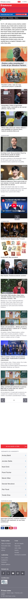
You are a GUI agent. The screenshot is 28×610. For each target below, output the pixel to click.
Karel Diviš (5, 467)
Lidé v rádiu (18, 548)
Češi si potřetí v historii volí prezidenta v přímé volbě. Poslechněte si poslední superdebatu (13, 358)
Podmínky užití (18, 593)
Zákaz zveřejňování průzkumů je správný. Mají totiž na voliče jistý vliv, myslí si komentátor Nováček (13, 388)
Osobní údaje (10, 593)
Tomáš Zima (6, 495)
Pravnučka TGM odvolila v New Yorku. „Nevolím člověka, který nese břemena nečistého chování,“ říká (13, 296)
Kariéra (17, 550)
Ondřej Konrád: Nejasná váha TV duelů (13, 239)
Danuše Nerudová (8, 484)
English (3, 594)
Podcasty (4, 562)
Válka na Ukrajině (6, 543)
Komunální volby (6, 546)
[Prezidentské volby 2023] (14, 20)
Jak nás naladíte (19, 543)
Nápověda (17, 546)
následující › (25, 400)
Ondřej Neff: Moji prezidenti (9, 257)
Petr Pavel (5, 489)
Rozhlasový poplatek (20, 554)
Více (17, 18)
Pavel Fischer (6, 472)
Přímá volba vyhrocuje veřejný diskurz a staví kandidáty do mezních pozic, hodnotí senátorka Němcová (13, 129)
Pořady (10, 18)
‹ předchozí (3, 400)
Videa (3, 195)
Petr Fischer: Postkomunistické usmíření (13, 275)
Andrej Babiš (6, 455)
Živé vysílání (4, 557)
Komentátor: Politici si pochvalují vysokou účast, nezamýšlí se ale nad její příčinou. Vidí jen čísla (14, 107)
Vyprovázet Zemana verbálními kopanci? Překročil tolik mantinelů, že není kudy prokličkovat (13, 520)
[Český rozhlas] (5, 2)
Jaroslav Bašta (7, 461)
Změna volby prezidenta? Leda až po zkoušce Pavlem (14, 64)
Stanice (3, 548)
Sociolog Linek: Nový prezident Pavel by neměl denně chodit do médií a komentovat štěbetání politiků (13, 154)
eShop (3, 550)
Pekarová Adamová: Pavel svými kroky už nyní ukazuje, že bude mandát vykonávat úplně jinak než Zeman (14, 183)
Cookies (3, 593)
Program (4, 18)
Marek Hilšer (6, 478)
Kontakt (17, 552)
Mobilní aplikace (5, 564)
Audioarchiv (4, 560)
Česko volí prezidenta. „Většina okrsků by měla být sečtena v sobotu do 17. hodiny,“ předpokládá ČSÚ (14, 328)
